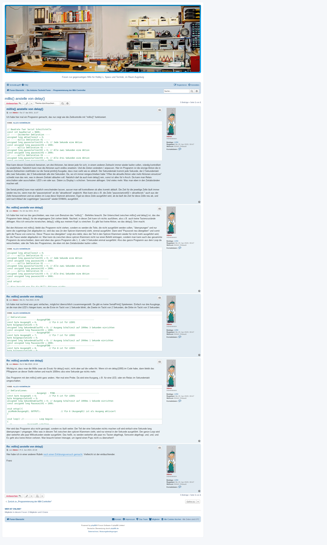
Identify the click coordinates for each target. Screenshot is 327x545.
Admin (169, 136)
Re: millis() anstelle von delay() (24, 207)
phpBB (94, 525)
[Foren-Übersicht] (103, 39)
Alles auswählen (21, 123)
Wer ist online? (13, 509)
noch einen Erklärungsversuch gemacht (62, 454)
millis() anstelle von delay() (25, 98)
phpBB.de (115, 528)
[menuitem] (24, 85)
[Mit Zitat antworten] (159, 110)
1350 (176, 142)
